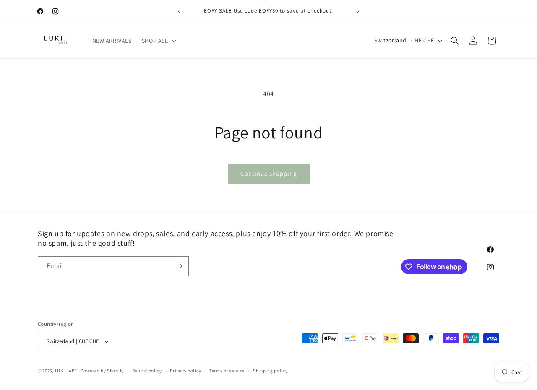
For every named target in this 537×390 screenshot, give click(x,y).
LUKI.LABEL (67, 371)
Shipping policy (270, 371)
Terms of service (227, 371)
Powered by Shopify (102, 371)
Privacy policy (185, 371)
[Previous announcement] (179, 11)
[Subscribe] (179, 266)
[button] (158, 40)
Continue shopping (268, 173)
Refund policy (147, 371)
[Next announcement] (358, 11)
